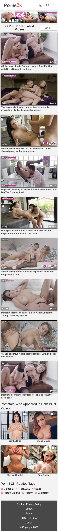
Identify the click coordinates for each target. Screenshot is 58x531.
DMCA (29, 509)
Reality (29, 493)
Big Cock (9, 489)
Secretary (43, 493)
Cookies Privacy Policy (29, 504)
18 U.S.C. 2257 (29, 518)
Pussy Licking (12, 493)
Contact (29, 522)
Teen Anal (24, 489)
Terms (29, 513)
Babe (38, 489)
